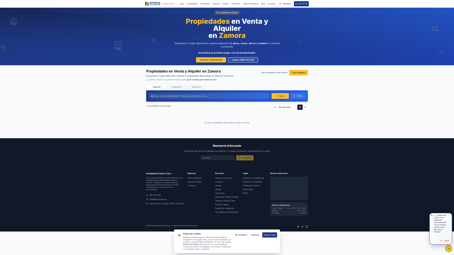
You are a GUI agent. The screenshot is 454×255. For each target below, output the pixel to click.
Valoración (235, 4)
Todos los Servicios (224, 178)
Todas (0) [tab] (157, 87)
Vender (226, 4)
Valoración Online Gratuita (227, 197)
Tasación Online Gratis (225, 201)
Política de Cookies (251, 185)
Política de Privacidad (252, 182)
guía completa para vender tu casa (202, 80)
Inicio (182, 4)
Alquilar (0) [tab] (196, 87)
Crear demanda (298, 73)
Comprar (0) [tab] (176, 87)
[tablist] (176, 87)
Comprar (219, 182)
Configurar (242, 235)
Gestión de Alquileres (224, 208)
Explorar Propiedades (211, 60)
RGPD (245, 193)
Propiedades (192, 4)
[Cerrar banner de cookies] (179, 235)
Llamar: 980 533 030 (243, 60)
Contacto (271, 4)
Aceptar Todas (270, 235)
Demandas (205, 4)
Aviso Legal (248, 189)
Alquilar (218, 185)
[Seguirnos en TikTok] (298, 226)
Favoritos (287, 4)
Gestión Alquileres (250, 4)
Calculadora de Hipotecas (226, 212)
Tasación (216, 4)
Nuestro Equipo (195, 182)
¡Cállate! (446, 241)
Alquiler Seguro (222, 204)
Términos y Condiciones (253, 178)
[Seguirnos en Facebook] (302, 226)
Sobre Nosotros (195, 178)
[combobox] (284, 107)
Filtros (299, 96)
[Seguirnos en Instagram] (307, 226)
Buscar (282, 96)
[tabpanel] (227, 111)
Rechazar (255, 235)
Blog (263, 4)
